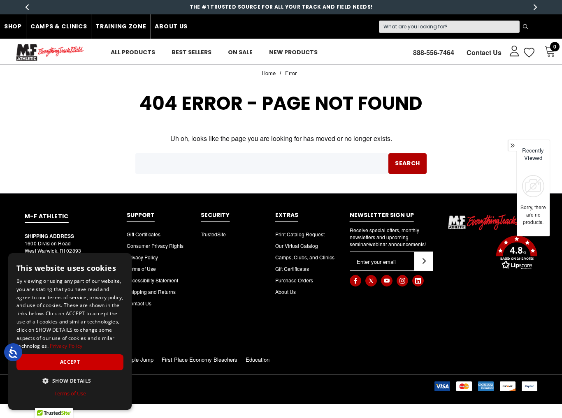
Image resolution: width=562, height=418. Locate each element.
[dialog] (70, 331)
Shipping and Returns (151, 291)
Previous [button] (27, 7)
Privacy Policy (142, 257)
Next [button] (535, 7)
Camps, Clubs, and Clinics (304, 257)
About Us (171, 26)
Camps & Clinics (58, 26)
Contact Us (484, 52)
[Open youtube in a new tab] (386, 280)
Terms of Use (141, 268)
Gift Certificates (143, 234)
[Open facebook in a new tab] (355, 280)
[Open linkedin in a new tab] (418, 280)
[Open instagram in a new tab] (402, 280)
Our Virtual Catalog (296, 245)
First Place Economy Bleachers (199, 359)
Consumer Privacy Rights (155, 245)
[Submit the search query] (525, 26)
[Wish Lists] (528, 52)
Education (257, 359)
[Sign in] (510, 51)
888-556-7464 (433, 52)
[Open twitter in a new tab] (371, 280)
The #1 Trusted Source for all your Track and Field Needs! (281, 6)
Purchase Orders (294, 280)
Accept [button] (70, 361)
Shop (13, 26)
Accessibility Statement (152, 280)
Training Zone (120, 26)
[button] (492, 253)
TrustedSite (213, 234)
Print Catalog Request (300, 234)
